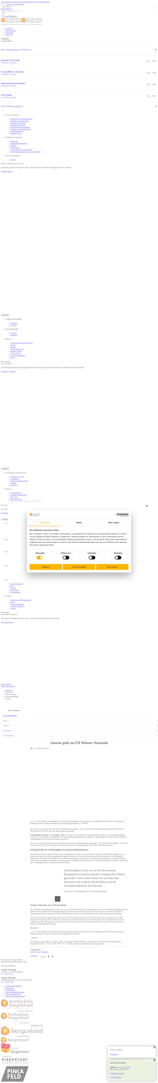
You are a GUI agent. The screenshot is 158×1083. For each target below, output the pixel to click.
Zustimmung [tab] (44, 523)
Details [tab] (79, 523)
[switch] (66, 557)
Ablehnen (46, 567)
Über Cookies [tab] (113, 523)
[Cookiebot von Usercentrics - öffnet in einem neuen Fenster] (118, 515)
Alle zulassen (112, 567)
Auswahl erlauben (79, 567)
